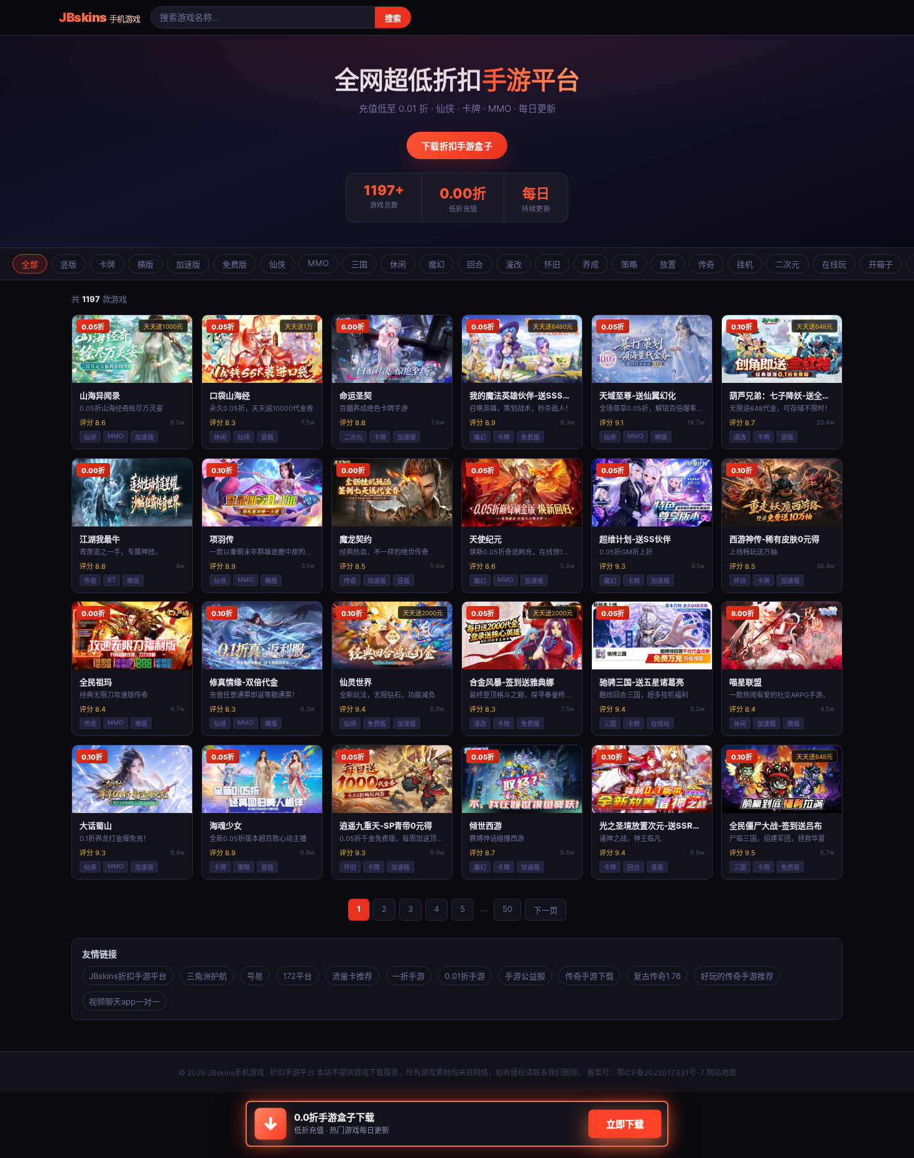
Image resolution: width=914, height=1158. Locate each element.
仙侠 (277, 264)
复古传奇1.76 (657, 976)
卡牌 (107, 264)
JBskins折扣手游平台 (128, 976)
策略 (629, 264)
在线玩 (834, 264)
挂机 (745, 264)
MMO (318, 263)
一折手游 (408, 976)
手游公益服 (525, 976)
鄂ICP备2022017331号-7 (660, 1072)
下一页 (545, 910)
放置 (668, 264)
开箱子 (881, 264)
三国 (359, 264)
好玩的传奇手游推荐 (737, 976)
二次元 (787, 264)
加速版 (188, 264)
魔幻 (436, 264)
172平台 (297, 976)
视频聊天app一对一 (124, 1001)
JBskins (100, 17)
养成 (591, 264)
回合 (475, 264)
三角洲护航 (207, 976)
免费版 (235, 264)
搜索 (393, 18)
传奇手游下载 (589, 976)
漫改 (513, 264)
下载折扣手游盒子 (457, 145)
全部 (30, 264)
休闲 (398, 264)
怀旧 (552, 264)
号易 (255, 976)
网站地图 (721, 1072)
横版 (145, 264)
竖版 (68, 264)
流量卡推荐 (352, 976)
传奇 (706, 264)
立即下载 (625, 1124)
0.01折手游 (465, 976)
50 (507, 909)
